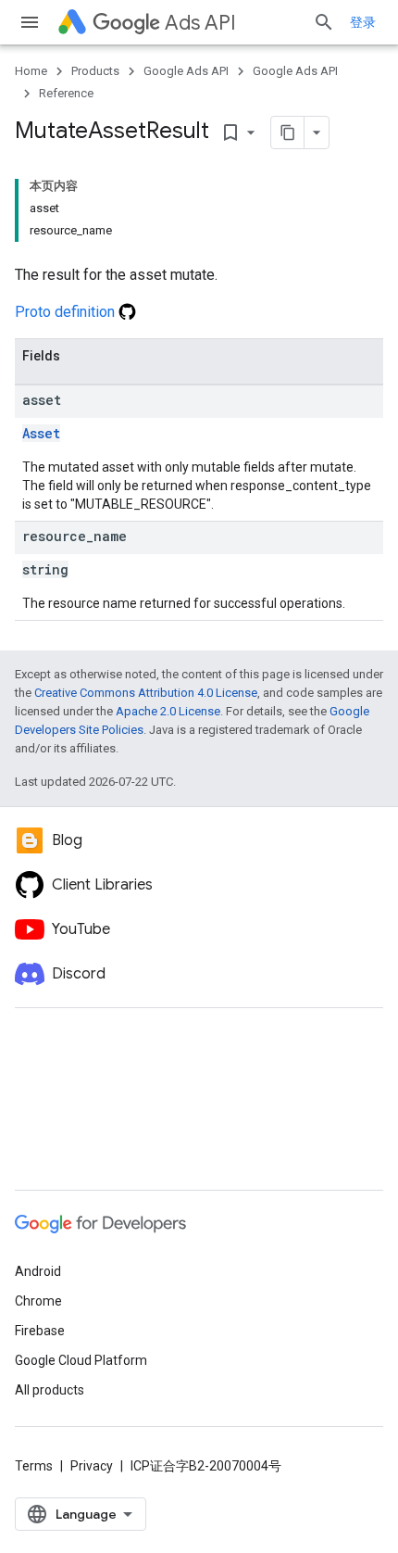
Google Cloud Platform (81, 1360)
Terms (34, 1465)
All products (49, 1390)
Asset (41, 433)
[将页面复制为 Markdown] (288, 132)
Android (38, 1271)
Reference (66, 93)
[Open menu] (29, 22)
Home (31, 71)
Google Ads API (186, 71)
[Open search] (324, 22)
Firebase (40, 1330)
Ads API (200, 22)
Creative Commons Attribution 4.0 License (145, 693)
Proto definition (66, 312)
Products (95, 71)
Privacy (91, 1465)
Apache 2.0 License (168, 711)
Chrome (38, 1301)
